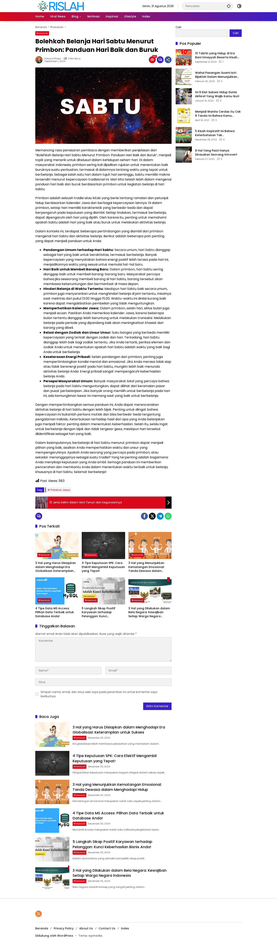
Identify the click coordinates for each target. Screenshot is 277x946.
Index (125, 928)
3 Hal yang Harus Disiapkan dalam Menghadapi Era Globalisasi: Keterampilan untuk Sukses (55, 567)
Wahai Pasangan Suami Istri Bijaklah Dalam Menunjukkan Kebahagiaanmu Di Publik (216, 75)
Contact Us (107, 928)
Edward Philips (53, 59)
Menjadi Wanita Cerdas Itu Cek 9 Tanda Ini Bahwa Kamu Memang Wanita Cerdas (218, 114)
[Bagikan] (168, 59)
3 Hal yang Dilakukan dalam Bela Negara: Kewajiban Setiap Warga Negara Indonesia (149, 612)
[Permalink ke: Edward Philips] (40, 59)
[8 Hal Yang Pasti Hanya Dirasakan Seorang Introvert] (184, 154)
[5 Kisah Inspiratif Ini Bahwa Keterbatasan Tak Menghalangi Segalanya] (184, 135)
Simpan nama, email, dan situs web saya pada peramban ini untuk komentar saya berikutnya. (99, 694)
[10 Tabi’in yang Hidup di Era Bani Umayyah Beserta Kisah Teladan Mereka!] (184, 57)
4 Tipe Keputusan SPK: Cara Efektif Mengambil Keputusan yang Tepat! (103, 567)
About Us (86, 928)
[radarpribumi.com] (60, 6)
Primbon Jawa (60, 490)
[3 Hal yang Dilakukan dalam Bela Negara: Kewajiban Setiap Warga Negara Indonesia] (150, 590)
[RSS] (38, 914)
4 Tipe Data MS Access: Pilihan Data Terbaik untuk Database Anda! (54, 612)
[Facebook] (144, 516)
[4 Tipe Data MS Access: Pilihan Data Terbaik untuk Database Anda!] (56, 590)
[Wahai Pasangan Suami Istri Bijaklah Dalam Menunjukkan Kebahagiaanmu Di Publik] (184, 77)
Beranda (41, 928)
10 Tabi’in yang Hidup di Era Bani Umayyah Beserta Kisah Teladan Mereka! (216, 56)
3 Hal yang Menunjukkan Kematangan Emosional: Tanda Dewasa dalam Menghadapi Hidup (146, 567)
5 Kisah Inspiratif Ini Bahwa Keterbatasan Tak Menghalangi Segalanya (215, 133)
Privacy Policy (64, 928)
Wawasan (42, 33)
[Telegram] (160, 516)
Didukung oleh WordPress (54, 936)
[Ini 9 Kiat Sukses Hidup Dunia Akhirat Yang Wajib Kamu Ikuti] (184, 96)
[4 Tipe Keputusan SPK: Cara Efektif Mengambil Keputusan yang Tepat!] (103, 545)
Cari (178, 27)
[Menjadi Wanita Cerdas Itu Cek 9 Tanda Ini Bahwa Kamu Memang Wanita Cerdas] (184, 116)
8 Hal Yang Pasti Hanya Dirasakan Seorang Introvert (216, 153)
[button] (229, 6)
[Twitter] (152, 516)
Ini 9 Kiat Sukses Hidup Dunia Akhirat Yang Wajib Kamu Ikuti (217, 94)
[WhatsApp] (168, 516)
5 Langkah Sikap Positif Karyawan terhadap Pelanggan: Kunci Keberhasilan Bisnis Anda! (101, 612)
